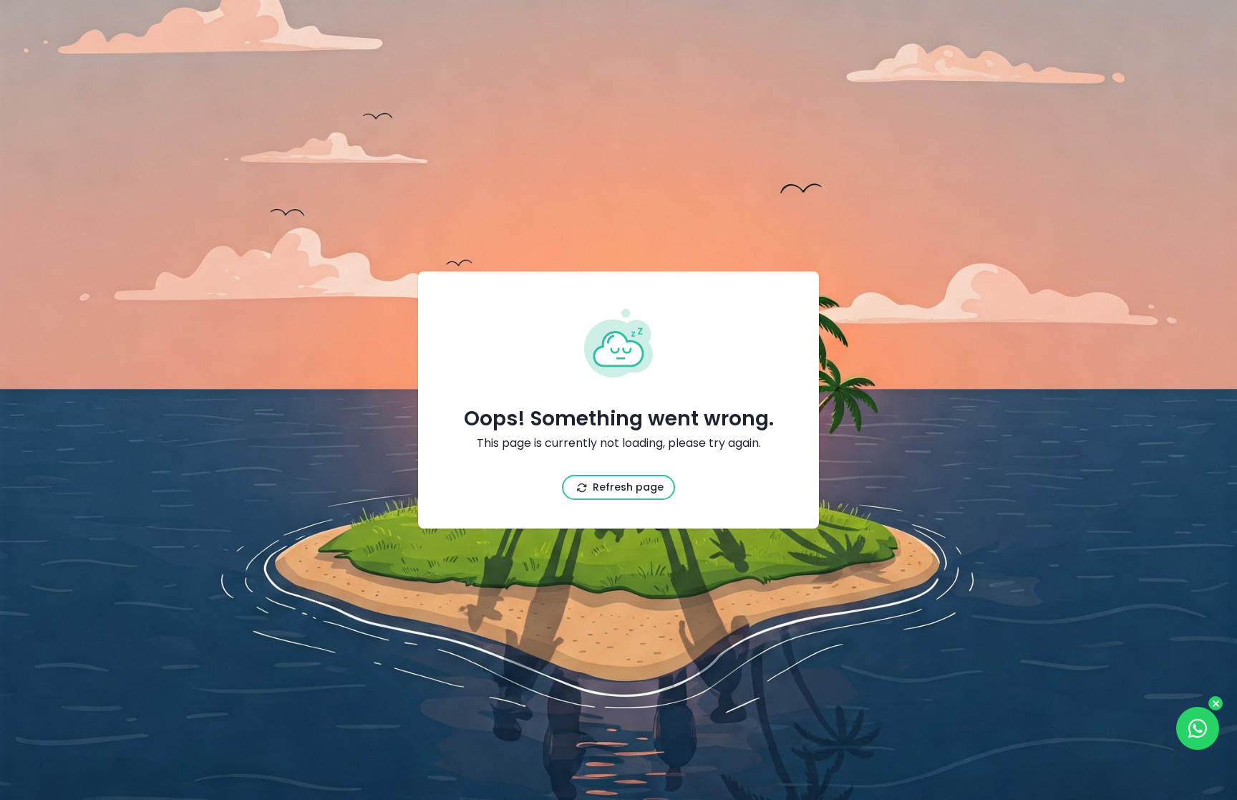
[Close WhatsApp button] (1215, 703)
